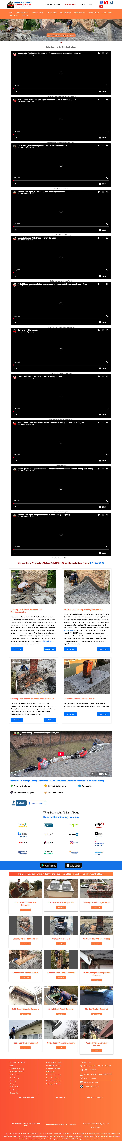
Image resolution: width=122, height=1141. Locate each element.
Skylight (13, 1084)
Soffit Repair (50, 1072)
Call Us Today (37, 803)
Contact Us (24, 15)
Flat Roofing (14, 1090)
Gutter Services (107, 12)
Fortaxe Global (100, 1139)
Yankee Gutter (13, 15)
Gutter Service (15, 1075)
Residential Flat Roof (53, 1066)
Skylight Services (79, 12)
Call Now (18, 649)
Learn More (25, 910)
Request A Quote (49, 649)
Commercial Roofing (22, 12)
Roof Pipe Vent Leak (53, 1084)
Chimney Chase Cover (54, 1081)
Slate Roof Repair (65, 12)
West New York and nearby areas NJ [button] (96, 1124)
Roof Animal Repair (53, 1069)
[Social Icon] (48, 825)
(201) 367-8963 (97, 562)
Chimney (13, 1081)
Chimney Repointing (53, 1075)
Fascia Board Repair (53, 1078)
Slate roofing (14, 1078)
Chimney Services (93, 12)
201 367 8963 (69, 630)
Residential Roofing (37, 12)
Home (10, 12)
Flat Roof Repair (52, 12)
